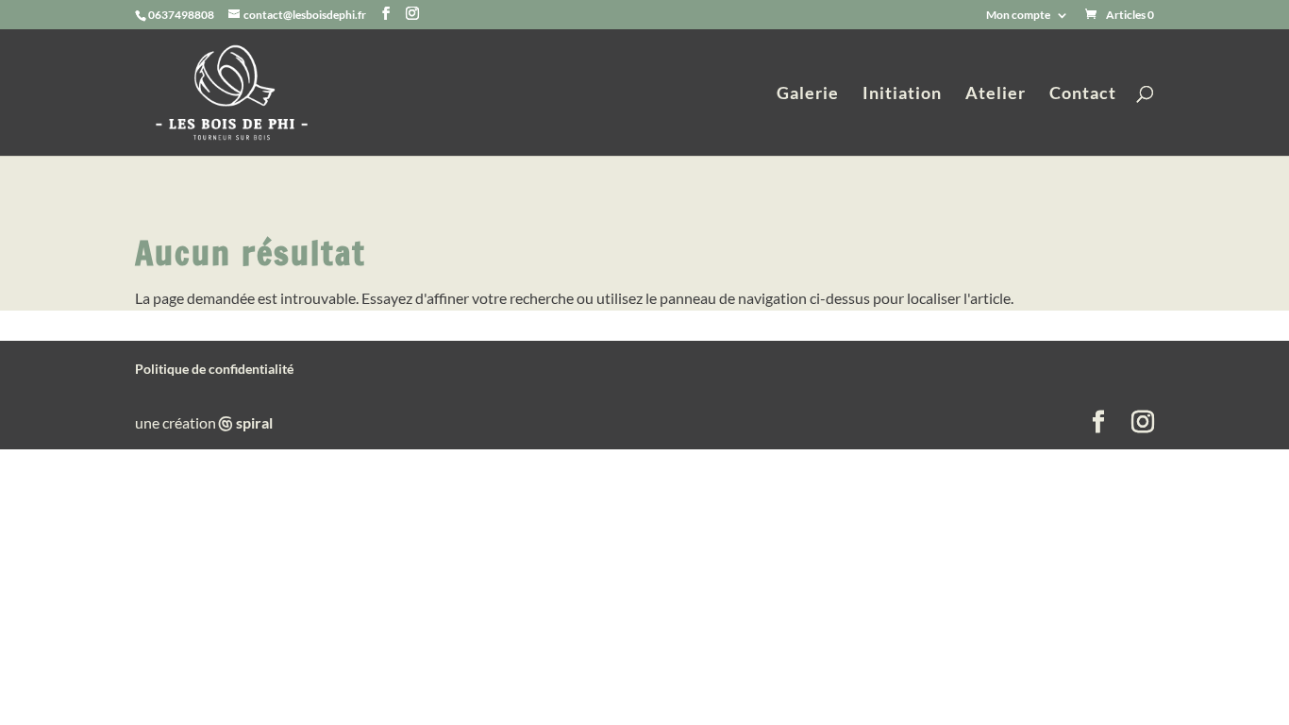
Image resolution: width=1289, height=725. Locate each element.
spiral (246, 422)
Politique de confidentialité (214, 369)
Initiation (902, 94)
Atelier (995, 94)
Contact (1082, 94)
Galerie (808, 94)
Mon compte (1018, 15)
